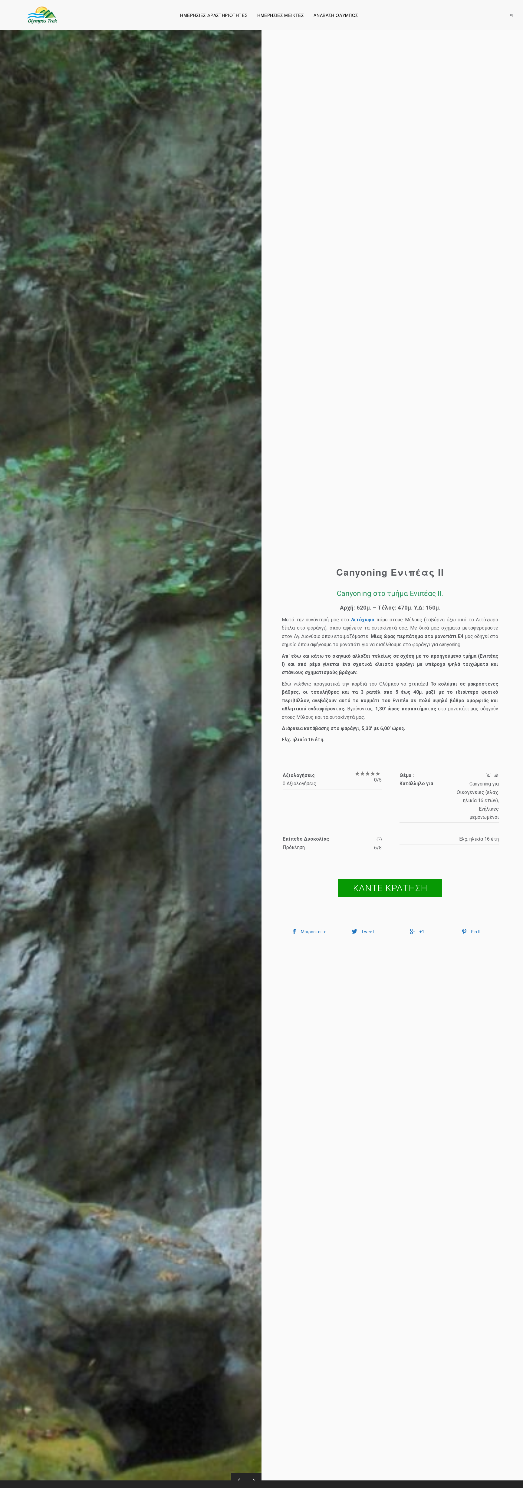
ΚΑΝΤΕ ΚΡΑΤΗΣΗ (390, 888)
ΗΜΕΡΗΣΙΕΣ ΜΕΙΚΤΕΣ (280, 15)
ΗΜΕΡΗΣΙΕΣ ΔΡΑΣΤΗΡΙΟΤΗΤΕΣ (213, 15)
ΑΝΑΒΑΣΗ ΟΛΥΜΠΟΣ (336, 15)
